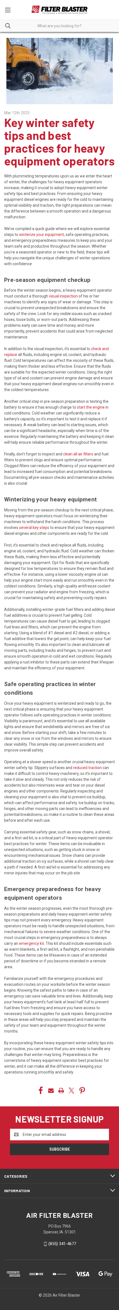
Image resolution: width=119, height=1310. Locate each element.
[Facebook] (40, 1090)
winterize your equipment (41, 234)
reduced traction (87, 767)
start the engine (91, 407)
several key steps (34, 527)
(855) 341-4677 (62, 1243)
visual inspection (63, 296)
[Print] (61, 1090)
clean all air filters (78, 454)
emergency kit (31, 943)
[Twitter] (71, 1090)
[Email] (51, 1090)
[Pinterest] (82, 1090)
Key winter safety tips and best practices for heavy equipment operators (59, 141)
